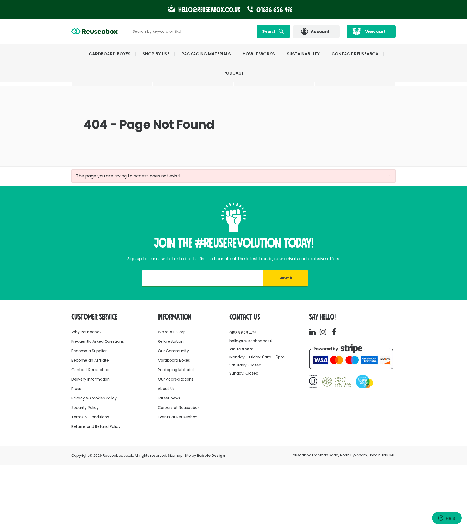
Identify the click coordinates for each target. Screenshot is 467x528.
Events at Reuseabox (177, 417)
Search (269, 31)
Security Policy (85, 407)
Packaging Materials (176, 369)
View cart (375, 31)
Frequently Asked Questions (97, 341)
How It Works (259, 54)
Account (320, 31)
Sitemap (175, 455)
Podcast (233, 73)
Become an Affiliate (90, 360)
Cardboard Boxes (174, 360)
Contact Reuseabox (355, 54)
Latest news (169, 398)
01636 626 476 (274, 10)
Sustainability (303, 54)
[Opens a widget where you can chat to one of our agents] (447, 518)
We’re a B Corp (172, 332)
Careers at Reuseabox (178, 407)
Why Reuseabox (86, 332)
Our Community (173, 351)
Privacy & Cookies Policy (94, 398)
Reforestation (171, 341)
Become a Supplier (89, 351)
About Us (166, 388)
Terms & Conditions (90, 417)
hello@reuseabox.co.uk (251, 341)
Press (76, 388)
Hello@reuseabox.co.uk (209, 10)
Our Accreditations (176, 379)
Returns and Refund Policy (96, 426)
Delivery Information (90, 379)
